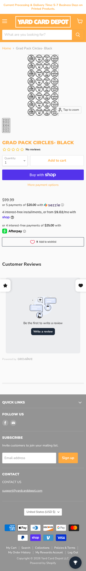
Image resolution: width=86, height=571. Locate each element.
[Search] (78, 35)
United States (40, 512)
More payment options (43, 185)
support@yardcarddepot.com (22, 491)
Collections (42, 548)
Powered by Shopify (43, 563)
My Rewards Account (49, 552)
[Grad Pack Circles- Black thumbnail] (6, 125)
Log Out (73, 552)
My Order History (19, 552)
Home (6, 48)
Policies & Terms (64, 548)
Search (25, 548)
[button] (43, 205)
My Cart (11, 548)
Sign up (68, 457)
